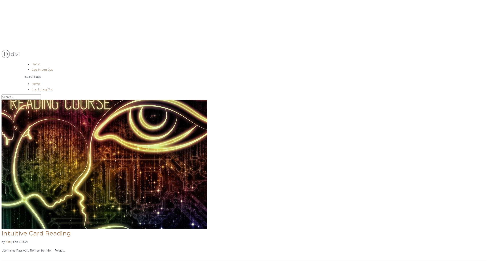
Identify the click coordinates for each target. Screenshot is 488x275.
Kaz (8, 242)
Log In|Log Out (42, 69)
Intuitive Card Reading (36, 233)
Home (36, 64)
